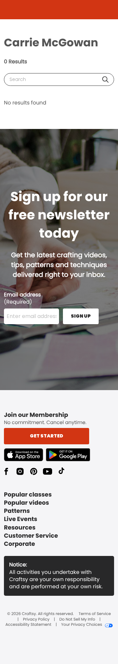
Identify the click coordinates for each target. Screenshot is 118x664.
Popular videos (26, 503)
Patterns (17, 511)
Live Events (20, 519)
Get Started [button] (46, 436)
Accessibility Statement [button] (28, 624)
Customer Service (31, 536)
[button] (105, 79)
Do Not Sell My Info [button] (77, 619)
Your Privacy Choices (81, 624)
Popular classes (28, 495)
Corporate (19, 544)
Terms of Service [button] (95, 614)
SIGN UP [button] (81, 316)
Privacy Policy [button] (36, 619)
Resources (19, 528)
